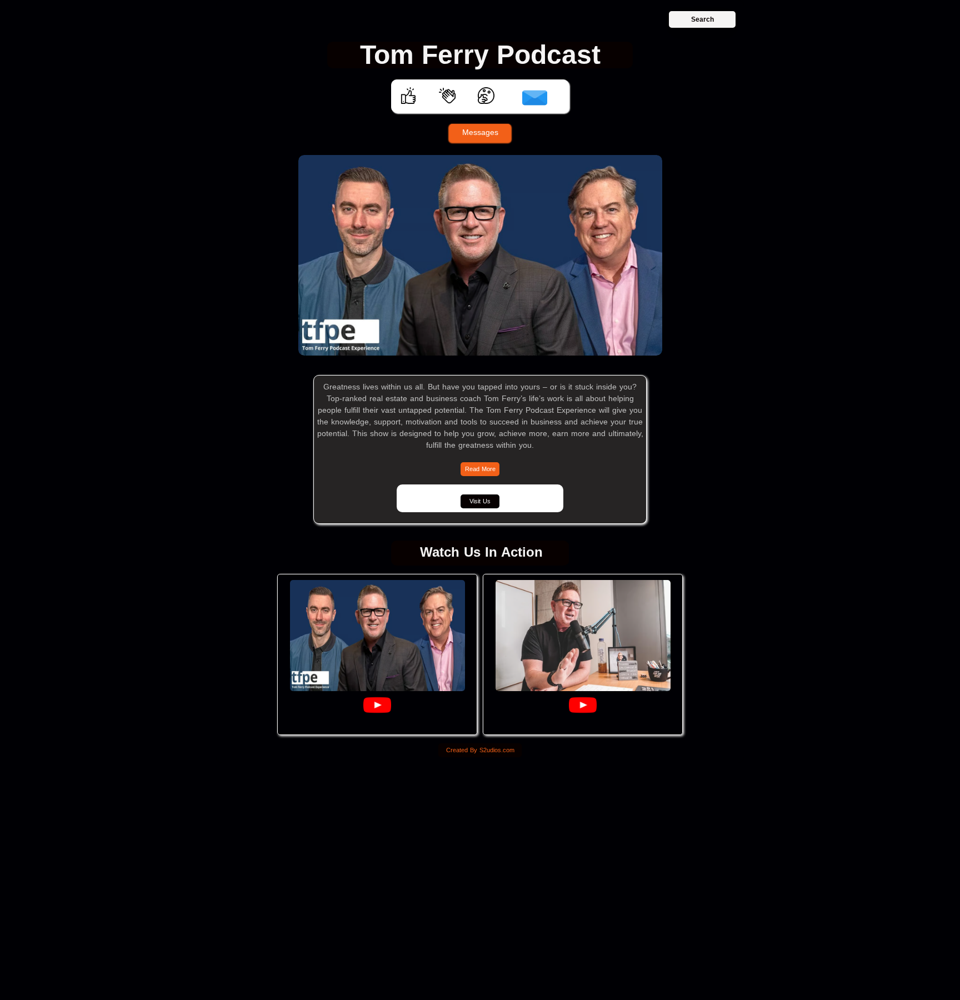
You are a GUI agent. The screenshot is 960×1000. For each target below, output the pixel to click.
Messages (480, 132)
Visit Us (480, 501)
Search (702, 19)
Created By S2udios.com (480, 750)
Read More (480, 469)
